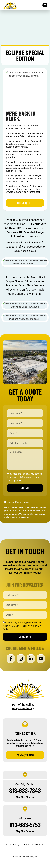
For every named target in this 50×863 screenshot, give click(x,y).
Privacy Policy (12, 844)
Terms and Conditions (34, 844)
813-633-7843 (25, 790)
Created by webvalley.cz (25, 856)
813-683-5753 (25, 824)
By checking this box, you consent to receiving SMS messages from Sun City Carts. (22, 625)
